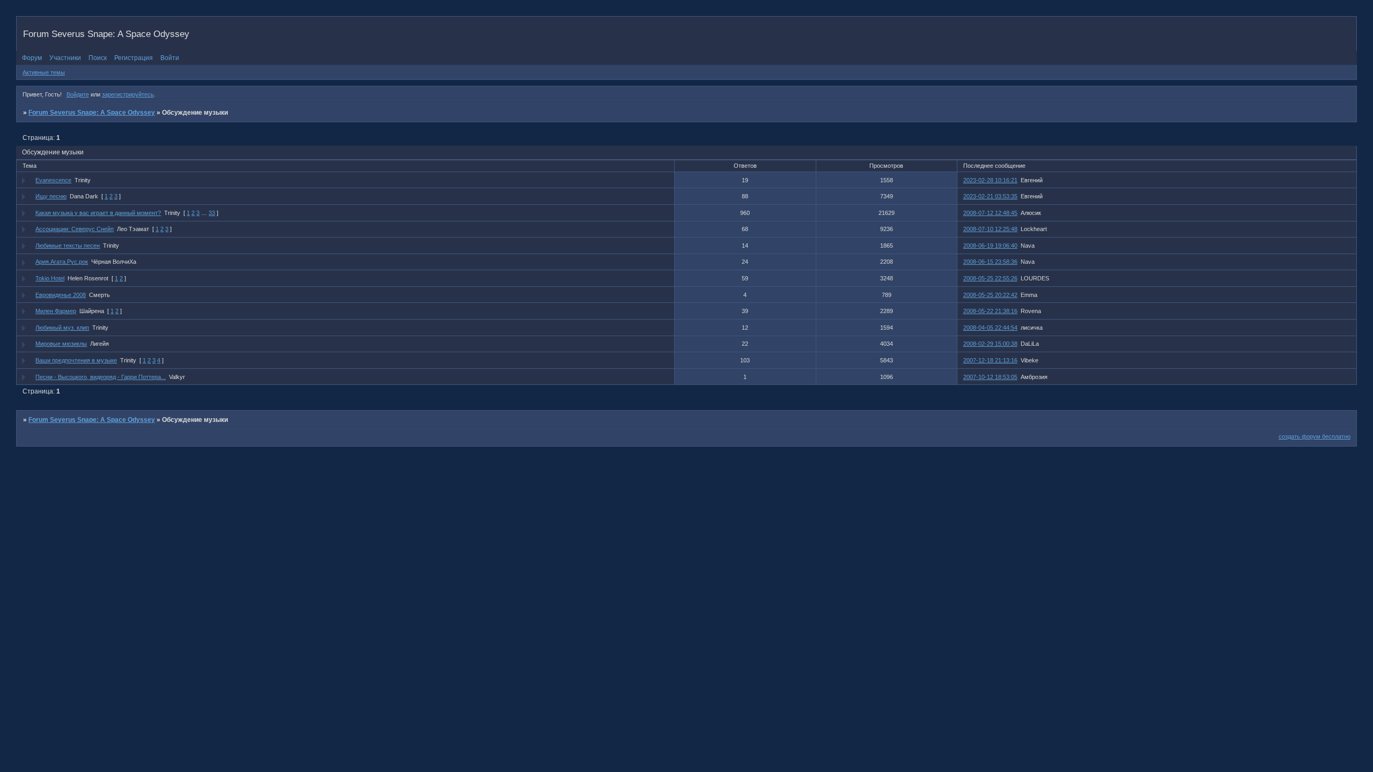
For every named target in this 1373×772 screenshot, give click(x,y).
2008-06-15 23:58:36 (990, 261)
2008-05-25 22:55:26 (990, 278)
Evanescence (53, 180)
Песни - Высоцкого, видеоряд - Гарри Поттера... (100, 377)
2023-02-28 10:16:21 (990, 180)
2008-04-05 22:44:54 (990, 327)
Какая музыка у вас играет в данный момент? (98, 213)
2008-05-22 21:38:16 (990, 311)
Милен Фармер (55, 311)
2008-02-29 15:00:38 (990, 343)
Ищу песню (51, 196)
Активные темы (44, 72)
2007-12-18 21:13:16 (990, 360)
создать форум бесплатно (1314, 436)
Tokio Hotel (49, 278)
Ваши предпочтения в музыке (76, 360)
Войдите (78, 94)
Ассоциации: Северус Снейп (74, 229)
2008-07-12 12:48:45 (990, 213)
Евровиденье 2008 (60, 295)
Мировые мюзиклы (61, 343)
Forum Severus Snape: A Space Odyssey (91, 112)
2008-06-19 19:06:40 (990, 245)
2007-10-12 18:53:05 (990, 377)
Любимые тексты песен (67, 245)
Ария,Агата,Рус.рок (61, 261)
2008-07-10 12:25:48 (990, 229)
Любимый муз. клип (62, 327)
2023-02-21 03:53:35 (990, 196)
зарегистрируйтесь (128, 94)
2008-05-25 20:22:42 (990, 295)
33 (212, 213)
